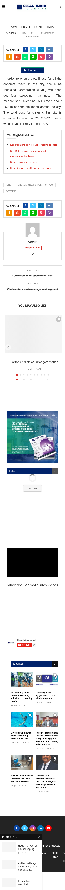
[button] (8, 347)
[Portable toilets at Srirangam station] (34, 334)
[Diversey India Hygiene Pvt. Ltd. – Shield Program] (47, 679)
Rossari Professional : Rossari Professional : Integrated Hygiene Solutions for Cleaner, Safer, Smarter (47, 738)
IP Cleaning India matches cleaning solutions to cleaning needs (22, 697)
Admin (12, 32)
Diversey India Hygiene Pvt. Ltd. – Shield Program (45, 695)
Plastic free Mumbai (24, 883)
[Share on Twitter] (33, 49)
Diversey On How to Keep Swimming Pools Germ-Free (21, 735)
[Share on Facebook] (25, 49)
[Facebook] (17, 828)
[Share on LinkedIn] (41, 49)
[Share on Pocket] (41, 57)
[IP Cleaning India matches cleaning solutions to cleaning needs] (22, 679)
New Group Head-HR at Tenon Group (30, 168)
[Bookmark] (59, 319)
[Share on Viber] (49, 57)
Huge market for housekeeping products (27, 849)
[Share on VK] (49, 49)
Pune (8, 185)
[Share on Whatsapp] (25, 57)
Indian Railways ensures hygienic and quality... (28, 867)
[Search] (61, 7)
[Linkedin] (41, 828)
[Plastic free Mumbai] (9, 882)
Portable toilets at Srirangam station (34, 362)
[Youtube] (49, 828)
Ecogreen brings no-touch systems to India (33, 144)
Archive (18, 663)
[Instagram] (33, 828)
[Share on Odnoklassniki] (9, 57)
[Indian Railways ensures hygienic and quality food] (9, 864)
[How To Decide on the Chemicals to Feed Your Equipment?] (22, 762)
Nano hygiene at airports (23, 162)
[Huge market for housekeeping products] (9, 847)
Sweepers (11, 191)
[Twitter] (25, 828)
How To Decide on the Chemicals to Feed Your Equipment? (22, 778)
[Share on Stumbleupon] (17, 57)
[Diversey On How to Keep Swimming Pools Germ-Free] (22, 719)
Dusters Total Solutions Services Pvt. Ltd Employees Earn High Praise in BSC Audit (46, 781)
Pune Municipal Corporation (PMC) (35, 185)
